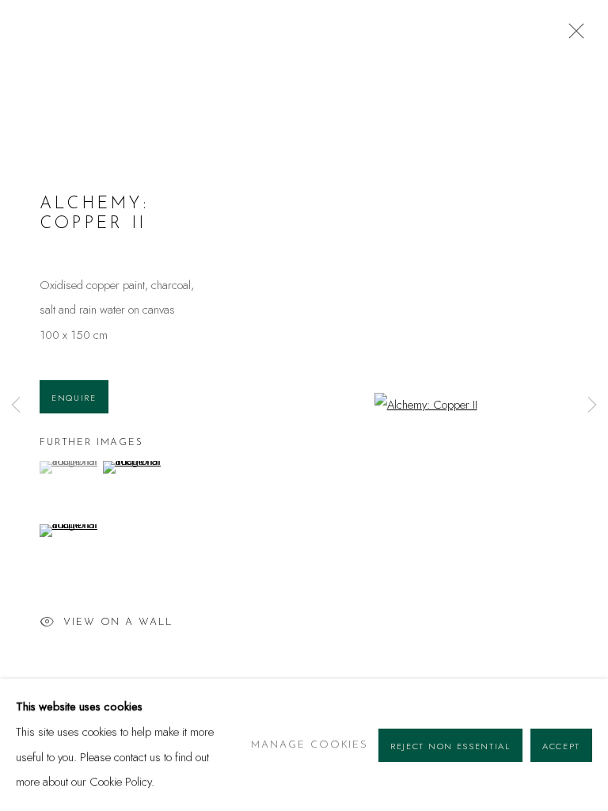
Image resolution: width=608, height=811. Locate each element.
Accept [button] (561, 745)
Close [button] (572, 36)
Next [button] (592, 406)
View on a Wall (118, 622)
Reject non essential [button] (450, 745)
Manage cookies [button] (309, 745)
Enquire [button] (74, 397)
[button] (69, 467)
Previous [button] (16, 406)
